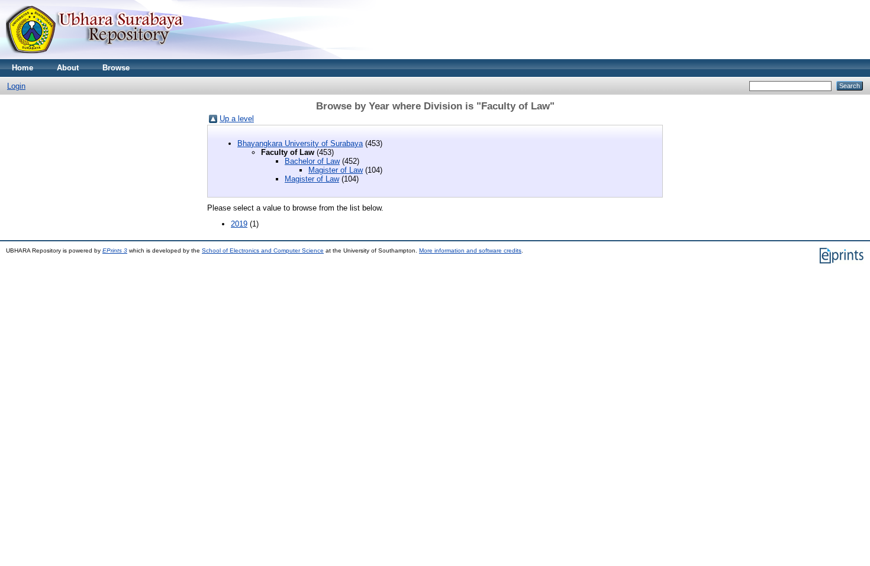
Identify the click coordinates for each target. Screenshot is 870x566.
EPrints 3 (114, 250)
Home (22, 67)
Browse (116, 67)
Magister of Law (335, 170)
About (68, 67)
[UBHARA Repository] (94, 56)
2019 (239, 223)
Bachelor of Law (312, 161)
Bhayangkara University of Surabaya (300, 143)
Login (16, 86)
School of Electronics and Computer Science (263, 250)
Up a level (237, 118)
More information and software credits (470, 250)
